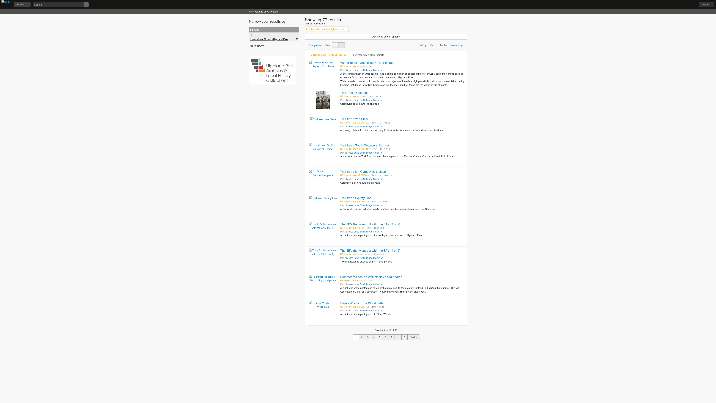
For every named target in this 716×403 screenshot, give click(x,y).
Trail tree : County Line (355, 198)
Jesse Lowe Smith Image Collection (365, 69)
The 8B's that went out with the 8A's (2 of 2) (370, 224)
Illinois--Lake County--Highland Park (269, 39)
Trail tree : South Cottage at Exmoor (365, 145)
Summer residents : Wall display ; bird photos (371, 276)
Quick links (692, 4)
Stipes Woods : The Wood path (361, 303)
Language (682, 4)
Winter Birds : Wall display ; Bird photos (367, 62)
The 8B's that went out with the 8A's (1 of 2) (370, 250)
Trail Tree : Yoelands (354, 92)
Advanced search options (386, 36)
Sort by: (423, 45)
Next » (413, 337)
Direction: (444, 45)
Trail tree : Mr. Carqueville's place (363, 171)
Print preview (315, 45)
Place (255, 29)
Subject (257, 46)
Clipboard (673, 4)
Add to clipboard (463, 62)
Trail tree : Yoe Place (354, 119)
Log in (705, 4)
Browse (21, 4)
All (251, 34)
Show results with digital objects (367, 54)
